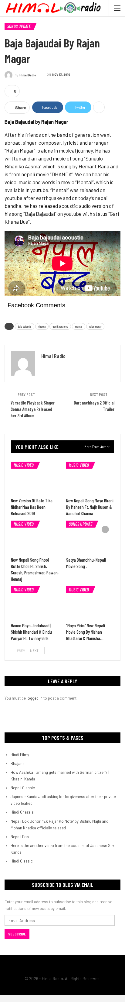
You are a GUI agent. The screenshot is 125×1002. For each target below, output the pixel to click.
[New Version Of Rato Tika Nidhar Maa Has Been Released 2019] (35, 478)
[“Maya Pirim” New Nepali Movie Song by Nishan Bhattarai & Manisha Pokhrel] (90, 603)
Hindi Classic (22, 861)
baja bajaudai (24, 326)
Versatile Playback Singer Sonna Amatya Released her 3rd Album (33, 409)
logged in (34, 698)
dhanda (42, 326)
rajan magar (95, 326)
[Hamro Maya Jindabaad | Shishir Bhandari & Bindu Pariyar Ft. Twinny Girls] (35, 603)
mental (78, 326)
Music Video (24, 465)
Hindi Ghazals (22, 812)
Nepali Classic (23, 787)
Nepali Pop (20, 836)
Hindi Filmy (20, 754)
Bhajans (18, 763)
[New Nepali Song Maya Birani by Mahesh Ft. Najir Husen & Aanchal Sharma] (90, 478)
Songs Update (19, 26)
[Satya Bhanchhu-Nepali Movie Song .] (90, 537)
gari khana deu (60, 326)
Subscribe (17, 933)
